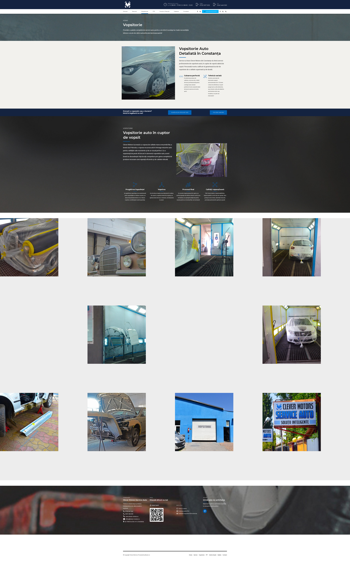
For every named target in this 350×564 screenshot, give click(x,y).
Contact (186, 11)
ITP (154, 11)
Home (125, 11)
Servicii (134, 11)
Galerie (176, 11)
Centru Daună (164, 11)
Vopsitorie (144, 11)
